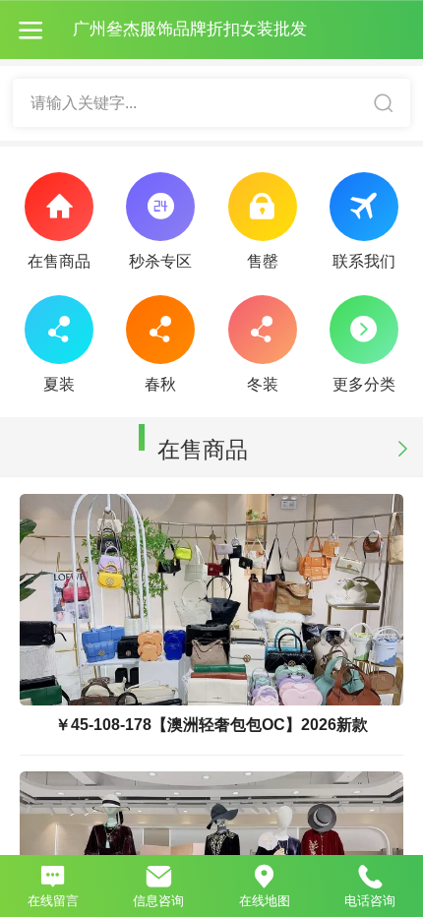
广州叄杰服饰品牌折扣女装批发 (190, 29)
